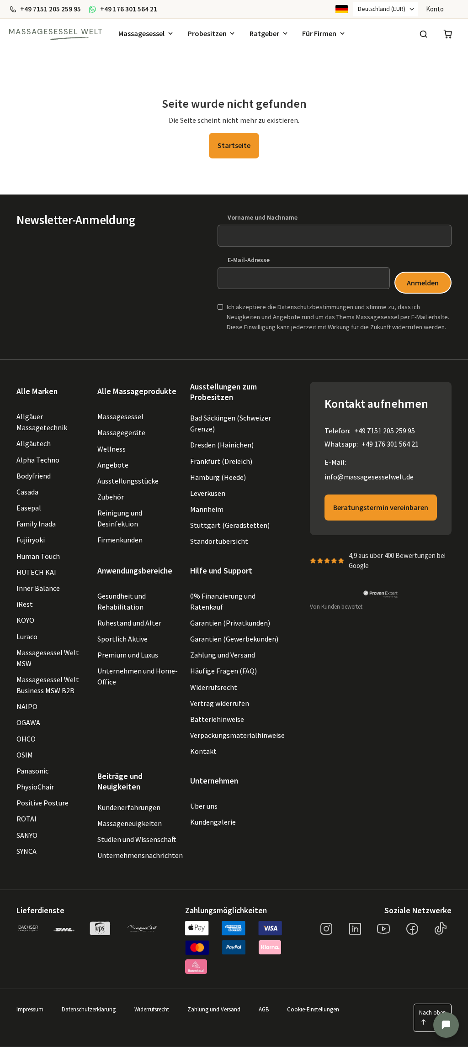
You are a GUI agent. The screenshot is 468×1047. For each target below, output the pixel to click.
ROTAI (26, 818)
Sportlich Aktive (122, 638)
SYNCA (26, 851)
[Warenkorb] (448, 34)
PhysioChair (35, 786)
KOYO (25, 620)
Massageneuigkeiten (129, 823)
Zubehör (110, 496)
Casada (27, 491)
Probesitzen (207, 33)
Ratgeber (264, 33)
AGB (264, 1009)
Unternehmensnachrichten (140, 855)
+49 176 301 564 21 (390, 443)
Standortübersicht (219, 541)
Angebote (112, 464)
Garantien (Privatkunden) (230, 622)
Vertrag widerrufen (219, 703)
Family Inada (36, 523)
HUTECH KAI (36, 572)
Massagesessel (141, 33)
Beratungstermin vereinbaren (380, 507)
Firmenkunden (120, 539)
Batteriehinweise (217, 719)
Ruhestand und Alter (129, 622)
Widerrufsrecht (213, 687)
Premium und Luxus (127, 654)
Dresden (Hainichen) (222, 444)
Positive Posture (42, 802)
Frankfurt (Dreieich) (221, 461)
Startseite (234, 145)
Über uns (204, 805)
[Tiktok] (441, 929)
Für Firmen (319, 33)
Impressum (29, 1009)
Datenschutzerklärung (89, 1009)
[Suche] (423, 34)
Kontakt (203, 751)
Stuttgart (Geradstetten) (230, 525)
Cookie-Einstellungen (313, 1009)
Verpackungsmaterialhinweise (237, 735)
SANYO (26, 835)
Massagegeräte (121, 432)
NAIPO (26, 706)
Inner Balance (38, 588)
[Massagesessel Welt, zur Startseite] (55, 34)
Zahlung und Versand (222, 654)
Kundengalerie (213, 821)
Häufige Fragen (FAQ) (223, 670)
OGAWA (28, 722)
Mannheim (206, 509)
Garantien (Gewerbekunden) (234, 638)
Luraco (26, 636)
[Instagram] (326, 929)
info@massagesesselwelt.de (369, 476)
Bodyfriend (33, 475)
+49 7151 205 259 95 (384, 430)
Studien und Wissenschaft (136, 839)
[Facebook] (412, 929)
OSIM (24, 754)
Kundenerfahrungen (128, 807)
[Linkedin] (355, 929)
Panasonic (32, 770)
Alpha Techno (37, 459)
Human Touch (38, 556)
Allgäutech (33, 443)
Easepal (28, 507)
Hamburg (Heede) (218, 477)
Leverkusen (207, 493)
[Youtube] (383, 929)
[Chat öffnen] (446, 1025)
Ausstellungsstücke (128, 480)
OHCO (26, 738)
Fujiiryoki (30, 539)
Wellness (111, 448)
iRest (24, 604)
